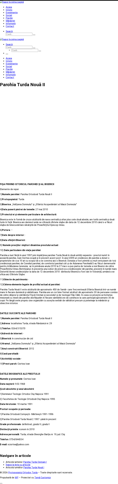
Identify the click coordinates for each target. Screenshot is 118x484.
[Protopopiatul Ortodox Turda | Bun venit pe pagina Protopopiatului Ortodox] (12, 2)
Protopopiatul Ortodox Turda (23, 472)
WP (16, 477)
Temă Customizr (42, 477)
